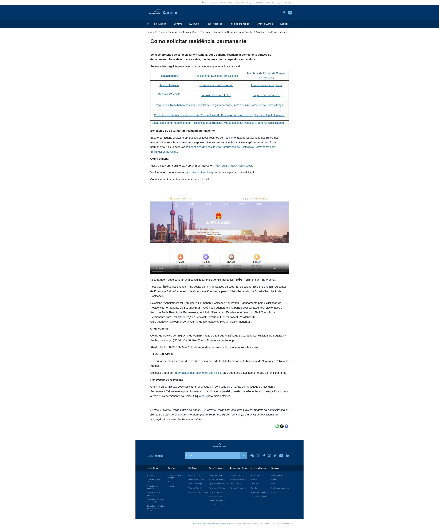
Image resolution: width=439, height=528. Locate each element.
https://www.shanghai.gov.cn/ (202, 172)
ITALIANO (287, 3)
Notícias (284, 24)
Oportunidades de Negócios (219, 484)
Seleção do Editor (215, 475)
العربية (279, 3)
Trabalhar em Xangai (178, 32)
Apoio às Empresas (216, 492)
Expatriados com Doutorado (216, 85)
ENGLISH (214, 3)
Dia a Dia (254, 488)
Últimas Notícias (236, 484)
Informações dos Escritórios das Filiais (197, 372)
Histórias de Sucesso (216, 501)
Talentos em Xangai (239, 24)
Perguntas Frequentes (217, 505)
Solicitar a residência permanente (273, 32)
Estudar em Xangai (195, 484)
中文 (206, 3)
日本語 (222, 3)
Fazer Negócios (214, 24)
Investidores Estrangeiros (266, 85)
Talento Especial (169, 85)
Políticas (171, 486)
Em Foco (274, 479)
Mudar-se (254, 479)
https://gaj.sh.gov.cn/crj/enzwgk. (234, 165)
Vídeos (273, 484)
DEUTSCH (239, 3)
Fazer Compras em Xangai (198, 492)
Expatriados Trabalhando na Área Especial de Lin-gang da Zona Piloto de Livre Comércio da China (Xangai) (219, 105)
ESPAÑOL (260, 3)
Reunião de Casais (169, 93)
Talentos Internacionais (238, 479)
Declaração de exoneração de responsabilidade (210, 523)
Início (149, 32)
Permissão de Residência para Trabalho (233, 32)
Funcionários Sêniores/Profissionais (216, 75)
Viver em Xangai (265, 24)
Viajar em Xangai (194, 488)
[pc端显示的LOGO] (168, 12)
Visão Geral (151, 475)
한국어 (230, 3)
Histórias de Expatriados (259, 492)
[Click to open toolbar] (283, 12)
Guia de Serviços (201, 32)
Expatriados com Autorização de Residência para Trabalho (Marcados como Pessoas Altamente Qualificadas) (218, 122)
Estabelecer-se (256, 484)
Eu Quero (160, 32)
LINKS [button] (189, 455)
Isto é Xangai (159, 24)
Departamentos (173, 482)
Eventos (274, 492)
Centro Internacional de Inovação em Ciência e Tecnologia (155, 508)
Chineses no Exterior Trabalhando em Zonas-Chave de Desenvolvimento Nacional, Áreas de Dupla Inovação (219, 115)
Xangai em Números (216, 479)
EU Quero (194, 24)
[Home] (148, 24)
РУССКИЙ (270, 3)
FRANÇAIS (249, 3)
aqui (204, 396)
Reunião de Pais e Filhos (216, 95)
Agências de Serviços (217, 496)
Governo (177, 24)
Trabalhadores (169, 75)
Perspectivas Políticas (217, 488)
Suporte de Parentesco (266, 95)
